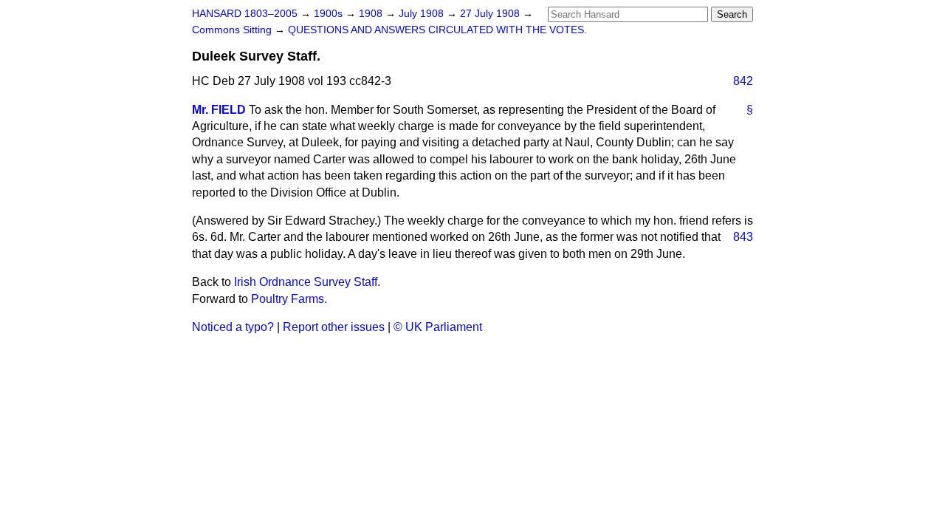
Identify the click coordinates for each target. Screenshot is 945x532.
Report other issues (334, 327)
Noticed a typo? (233, 327)
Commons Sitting (233, 29)
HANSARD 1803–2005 (245, 13)
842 (743, 81)
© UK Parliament (438, 327)
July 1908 (423, 13)
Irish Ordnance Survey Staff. (307, 282)
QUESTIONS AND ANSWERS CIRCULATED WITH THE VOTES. (437, 29)
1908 (372, 13)
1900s (330, 13)
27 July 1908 (491, 13)
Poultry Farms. (289, 299)
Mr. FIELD (219, 109)
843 (743, 237)
